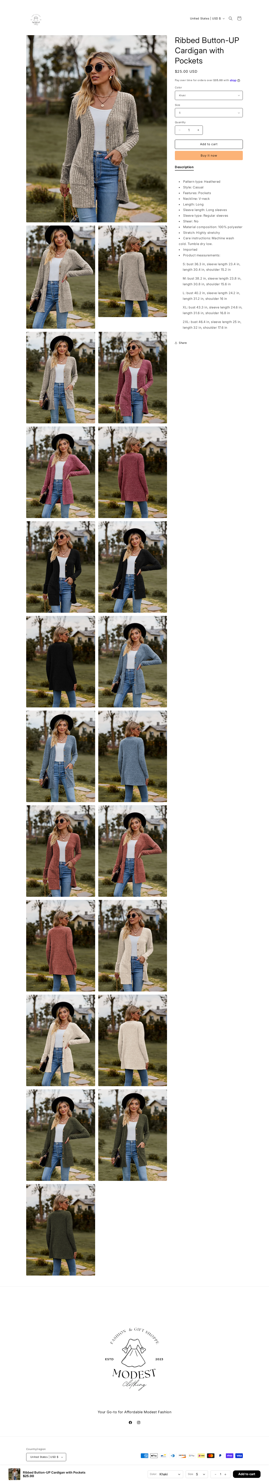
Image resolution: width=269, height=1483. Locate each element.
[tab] (184, 168)
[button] (230, 18)
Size (177, 104)
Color (178, 87)
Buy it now (209, 155)
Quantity (180, 122)
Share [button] (183, 342)
